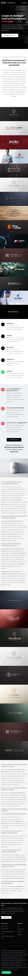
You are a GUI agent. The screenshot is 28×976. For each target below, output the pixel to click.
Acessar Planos (13, 439)
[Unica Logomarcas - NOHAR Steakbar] (14, 171)
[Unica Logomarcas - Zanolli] (14, 284)
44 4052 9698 (4, 926)
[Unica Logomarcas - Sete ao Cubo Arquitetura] (14, 128)
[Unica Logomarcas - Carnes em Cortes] (14, 213)
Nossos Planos (6, 917)
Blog (18, 926)
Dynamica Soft (20, 929)
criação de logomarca (13, 955)
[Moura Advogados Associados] (14, 694)
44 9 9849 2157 (4, 929)
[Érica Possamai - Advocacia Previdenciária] (14, 599)
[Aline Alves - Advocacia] (14, 656)
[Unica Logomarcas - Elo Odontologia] (14, 199)
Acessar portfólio (9, 35)
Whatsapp (6, 972)
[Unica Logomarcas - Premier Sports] (14, 241)
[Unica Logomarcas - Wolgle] (14, 269)
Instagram (19, 934)
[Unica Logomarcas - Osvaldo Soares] (14, 255)
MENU (25, 2)
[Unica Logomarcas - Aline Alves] (14, 185)
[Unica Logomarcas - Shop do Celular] (14, 227)
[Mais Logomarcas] (14, 312)
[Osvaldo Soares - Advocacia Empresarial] (14, 731)
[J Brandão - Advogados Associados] (14, 675)
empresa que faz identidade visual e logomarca (13, 957)
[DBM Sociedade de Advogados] (14, 750)
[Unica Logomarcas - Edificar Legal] (14, 156)
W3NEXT (19, 931)
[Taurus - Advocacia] (14, 637)
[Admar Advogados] (14, 712)
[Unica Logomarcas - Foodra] (14, 142)
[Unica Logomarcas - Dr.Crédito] (14, 298)
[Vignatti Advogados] (14, 618)
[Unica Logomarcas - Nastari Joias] (14, 114)
